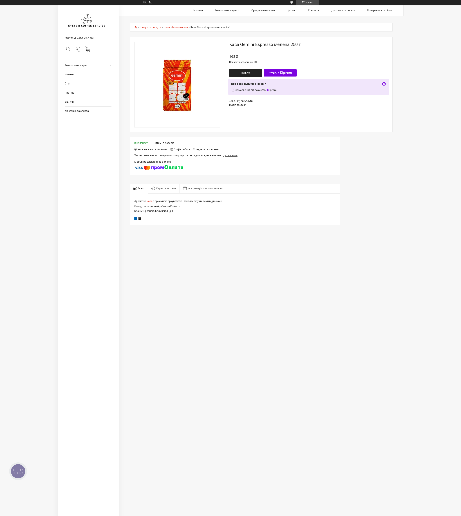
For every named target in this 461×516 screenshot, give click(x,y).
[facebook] (135, 218)
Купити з (274, 72)
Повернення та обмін (379, 10)
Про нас (69, 92)
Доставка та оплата (77, 110)
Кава (167, 27)
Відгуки (69, 101)
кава (150, 201)
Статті (68, 83)
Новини (69, 74)
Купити (245, 72)
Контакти (313, 10)
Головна (198, 10)
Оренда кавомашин (263, 10)
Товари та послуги (76, 65)
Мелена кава (180, 27)
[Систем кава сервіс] (88, 20)
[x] (139, 218)
